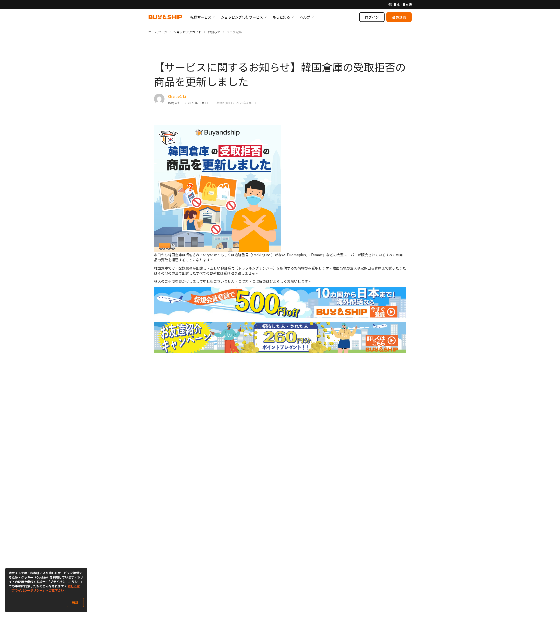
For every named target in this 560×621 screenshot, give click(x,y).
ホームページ (157, 32)
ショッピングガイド (187, 32)
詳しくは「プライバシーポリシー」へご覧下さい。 (44, 588)
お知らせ (214, 32)
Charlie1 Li (177, 96)
